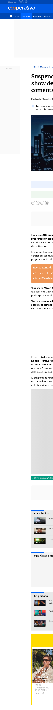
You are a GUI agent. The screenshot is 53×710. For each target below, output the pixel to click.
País (17, 16)
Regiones (48, 16)
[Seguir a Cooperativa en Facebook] (19, 2)
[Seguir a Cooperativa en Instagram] (26, 2)
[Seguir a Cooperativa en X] (22, 2)
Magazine (26, 16)
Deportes (37, 16)
